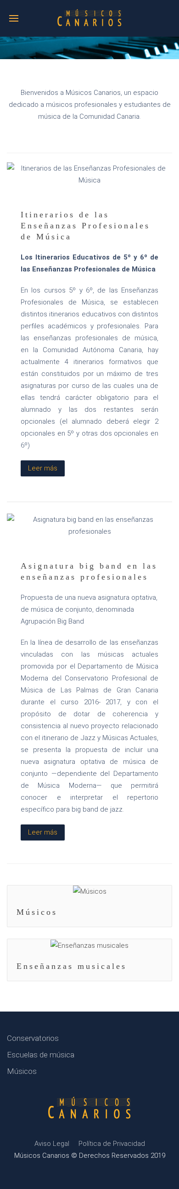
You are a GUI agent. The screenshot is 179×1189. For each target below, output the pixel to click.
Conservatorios (33, 1038)
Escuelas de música (40, 1054)
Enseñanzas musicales (72, 966)
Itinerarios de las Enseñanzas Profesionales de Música (85, 225)
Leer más (42, 468)
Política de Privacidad (111, 1143)
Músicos (37, 912)
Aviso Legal (51, 1143)
